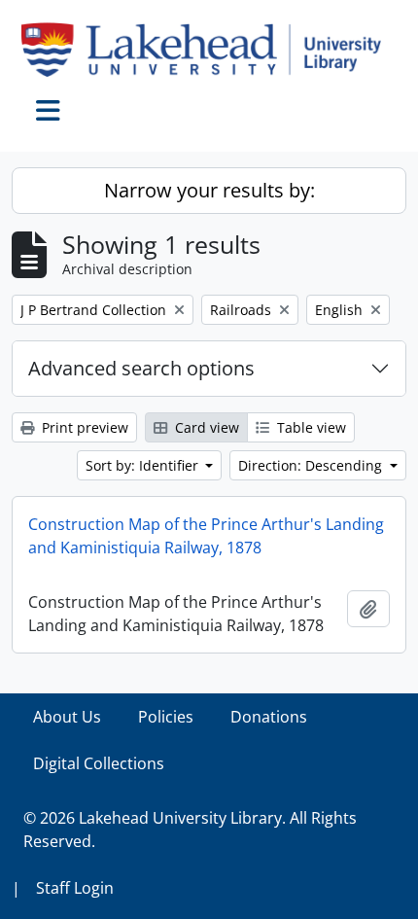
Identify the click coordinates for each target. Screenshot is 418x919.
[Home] (209, 50)
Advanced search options (141, 368)
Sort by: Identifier (144, 465)
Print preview (83, 427)
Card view (205, 427)
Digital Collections (98, 763)
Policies (165, 716)
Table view (309, 427)
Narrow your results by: (209, 190)
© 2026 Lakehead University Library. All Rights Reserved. (190, 829)
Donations (268, 716)
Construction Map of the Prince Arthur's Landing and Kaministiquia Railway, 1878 (206, 535)
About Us (67, 716)
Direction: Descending (312, 465)
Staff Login (75, 888)
